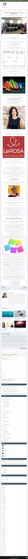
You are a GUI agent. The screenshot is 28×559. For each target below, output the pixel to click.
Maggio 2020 (3, 535)
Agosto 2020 (3, 530)
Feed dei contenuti (4, 469)
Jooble (7, 477)
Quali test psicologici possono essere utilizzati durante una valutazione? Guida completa (13, 393)
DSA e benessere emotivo (6, 424)
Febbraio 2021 (4, 519)
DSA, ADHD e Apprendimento (5, 417)
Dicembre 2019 (4, 544)
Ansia (4, 408)
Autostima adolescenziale (6, 399)
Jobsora (7, 479)
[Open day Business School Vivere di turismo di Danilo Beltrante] (8, 313)
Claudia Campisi (10, 15)
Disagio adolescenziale (6, 401)
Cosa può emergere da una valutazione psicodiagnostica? (9, 391)
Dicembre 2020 (4, 523)
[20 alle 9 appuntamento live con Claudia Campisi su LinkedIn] (8, 324)
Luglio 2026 (3, 487)
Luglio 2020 (3, 532)
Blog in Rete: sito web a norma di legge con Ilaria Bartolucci (19, 318)
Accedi (3, 467)
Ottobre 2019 (4, 548)
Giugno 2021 (3, 512)
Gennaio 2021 (4, 521)
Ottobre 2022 (4, 496)
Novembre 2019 (4, 546)
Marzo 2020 (3, 539)
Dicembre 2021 (4, 501)
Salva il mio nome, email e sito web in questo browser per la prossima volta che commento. (13, 346)
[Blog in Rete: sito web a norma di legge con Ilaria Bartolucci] (20, 313)
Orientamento (4, 435)
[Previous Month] (15, 358)
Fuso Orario (4, 374)
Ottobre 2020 (4, 526)
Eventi (17, 15)
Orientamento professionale (6, 437)
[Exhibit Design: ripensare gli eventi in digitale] (20, 324)
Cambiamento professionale (6, 433)
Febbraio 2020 (4, 541)
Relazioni (4, 415)
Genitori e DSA (5, 428)
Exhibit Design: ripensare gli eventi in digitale (19, 329)
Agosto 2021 (3, 508)
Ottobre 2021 (4, 505)
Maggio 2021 (3, 514)
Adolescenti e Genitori (5, 397)
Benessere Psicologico (5, 406)
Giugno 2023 (3, 494)
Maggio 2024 (3, 492)
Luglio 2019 (3, 553)
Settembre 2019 (4, 550)
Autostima (4, 410)
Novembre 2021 (4, 503)
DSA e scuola (4, 426)
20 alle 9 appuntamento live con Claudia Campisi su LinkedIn (7, 329)
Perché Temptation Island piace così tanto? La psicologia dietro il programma (13, 461)
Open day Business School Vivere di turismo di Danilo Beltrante (7, 318)
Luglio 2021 (3, 510)
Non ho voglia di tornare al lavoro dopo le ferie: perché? (9, 386)
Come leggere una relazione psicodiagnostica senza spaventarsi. (10, 389)
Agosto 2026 (3, 485)
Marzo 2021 (3, 517)
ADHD (4, 419)
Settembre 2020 (4, 528)
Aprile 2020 (3, 537)
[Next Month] (16, 358)
